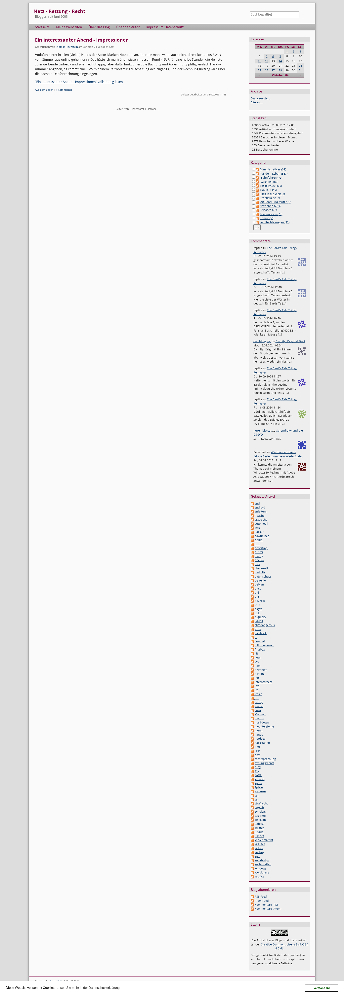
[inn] (252, 678)
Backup (259, 532)
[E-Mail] (252, 621)
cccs (257, 564)
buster (259, 552)
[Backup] (252, 532)
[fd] (252, 637)
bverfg (259, 556)
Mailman (260, 714)
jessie (258, 694)
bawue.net (262, 536)
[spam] (252, 783)
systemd (260, 816)
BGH (257, 544)
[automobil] (252, 523)
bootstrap (261, 548)
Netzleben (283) (270, 206)
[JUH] (252, 698)
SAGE (258, 775)
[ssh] (252, 795)
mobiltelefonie (264, 726)
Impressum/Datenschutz (165, 27)
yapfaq (259, 876)
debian (259, 584)
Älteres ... (257, 102)
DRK (257, 605)
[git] (252, 653)
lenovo (259, 706)
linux (258, 710)
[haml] (252, 665)
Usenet (259, 836)
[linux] (252, 710)
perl (257, 747)
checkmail (261, 568)
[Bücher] (252, 560)
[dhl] (252, 592)
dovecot (260, 601)
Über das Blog (99, 27)
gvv (257, 661)
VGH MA (260, 844)
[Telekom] (252, 820)
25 (259, 70)
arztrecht (261, 519)
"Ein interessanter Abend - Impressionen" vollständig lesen (79, 82)
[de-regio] (252, 580)
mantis (259, 718)
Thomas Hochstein (67, 47)
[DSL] (252, 613)
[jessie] (252, 694)
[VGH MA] (252, 844)
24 (300, 65)
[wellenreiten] (252, 864)
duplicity (260, 617)
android (260, 507)
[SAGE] (252, 775)
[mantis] (252, 718)
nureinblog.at (262, 430)
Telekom (260, 820)
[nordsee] (252, 738)
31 (300, 70)
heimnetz (261, 670)
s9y (257, 771)
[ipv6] (252, 686)
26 (266, 70)
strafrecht (261, 803)
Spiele (259, 787)
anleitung (261, 511)
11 (259, 61)
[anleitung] (252, 511)
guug (258, 657)
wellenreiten (263, 864)
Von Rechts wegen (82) (274, 222)
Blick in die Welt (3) (272, 194)
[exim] (252, 629)
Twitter (259, 828)
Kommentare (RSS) (267, 904)
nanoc (259, 734)
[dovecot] (252, 601)
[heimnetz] (252, 670)
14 (280, 61)
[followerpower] (252, 645)
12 (266, 61)
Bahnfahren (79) (271, 177)
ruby (258, 767)
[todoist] (252, 824)
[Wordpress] (252, 872)
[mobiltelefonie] (252, 726)
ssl (256, 799)
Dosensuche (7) (270, 198)
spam (258, 783)
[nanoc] (252, 734)
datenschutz (263, 576)
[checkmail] (252, 568)
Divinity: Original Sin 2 (290, 341)
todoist (259, 824)
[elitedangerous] (252, 625)
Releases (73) (268, 210)
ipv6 (257, 686)
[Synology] (252, 811)
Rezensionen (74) (271, 214)
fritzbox (260, 649)
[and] (252, 503)
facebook (261, 633)
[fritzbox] (252, 649)
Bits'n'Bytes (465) (271, 186)
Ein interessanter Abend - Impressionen (82, 39)
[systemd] (252, 816)
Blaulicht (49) (268, 190)
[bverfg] (252, 556)
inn (257, 678)
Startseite (42, 27)
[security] (252, 779)
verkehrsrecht (264, 840)
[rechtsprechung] (252, 759)
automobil (261, 523)
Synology (260, 811)
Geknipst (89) (269, 182)
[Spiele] (252, 787)
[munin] (252, 730)
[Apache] (252, 515)
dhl (257, 592)
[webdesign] (252, 860)
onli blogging (262, 341)
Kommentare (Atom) (268, 908)
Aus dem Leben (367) (273, 173)
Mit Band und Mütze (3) (275, 202)
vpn (257, 856)
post (257, 755)
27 (273, 70)
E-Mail (259, 621)
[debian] (252, 584)
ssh (257, 795)
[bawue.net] (252, 536)
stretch (259, 807)
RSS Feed (261, 896)
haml (258, 665)
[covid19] (252, 572)
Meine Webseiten (69, 27)
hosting (260, 674)
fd (256, 637)
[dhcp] (252, 588)
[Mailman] (252, 714)
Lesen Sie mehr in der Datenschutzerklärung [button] (88, 987)
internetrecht (263, 682)
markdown (262, 722)
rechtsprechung (265, 759)
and (257, 503)
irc (256, 690)
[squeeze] (252, 791)
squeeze (260, 791)
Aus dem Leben (44, 89)
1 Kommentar (64, 89)
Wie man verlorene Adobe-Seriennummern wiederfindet (278, 454)
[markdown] (252, 722)
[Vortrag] (252, 852)
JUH (257, 698)
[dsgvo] (252, 609)
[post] (252, 755)
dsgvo (258, 609)
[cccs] (252, 564)
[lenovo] (252, 706)
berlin (259, 540)
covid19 (260, 572)
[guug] (252, 657)
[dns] (252, 596)
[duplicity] (252, 617)
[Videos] (252, 848)
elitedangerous (265, 625)
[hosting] (252, 674)
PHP (257, 751)
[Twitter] (252, 828)
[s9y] (252, 771)
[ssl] (252, 799)
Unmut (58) (267, 218)
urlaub (259, 832)
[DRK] (252, 605)
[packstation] (252, 743)
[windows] (252, 868)
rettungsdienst (264, 763)
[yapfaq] (252, 876)
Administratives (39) (273, 169)
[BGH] (252, 544)
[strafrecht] (252, 803)
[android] (252, 507)
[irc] (252, 690)
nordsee (260, 738)
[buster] (252, 552)
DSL (257, 613)
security (260, 779)
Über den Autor (128, 27)
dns (257, 596)
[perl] (252, 747)
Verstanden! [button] (322, 987)
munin (259, 730)
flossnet (260, 641)
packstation (262, 743)
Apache (260, 515)
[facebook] (252, 633)
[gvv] (252, 661)
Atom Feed (262, 901)
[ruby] (252, 767)
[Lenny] (252, 702)
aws (257, 528)
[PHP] (252, 751)
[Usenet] (252, 836)
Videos (259, 848)
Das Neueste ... (261, 98)
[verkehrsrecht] (252, 840)
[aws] (252, 528)
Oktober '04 (280, 75)
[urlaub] (252, 832)
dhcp (258, 588)
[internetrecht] (252, 682)
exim (258, 629)
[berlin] (252, 540)
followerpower (264, 645)
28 (280, 70)
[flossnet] (252, 641)
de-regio (260, 580)
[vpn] (252, 856)
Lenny (259, 702)
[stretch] (252, 807)
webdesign (262, 860)
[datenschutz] (252, 576)
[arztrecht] (252, 519)
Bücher (259, 560)
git (256, 653)
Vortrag (259, 852)
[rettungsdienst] (252, 763)
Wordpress (262, 872)
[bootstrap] (252, 548)
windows (260, 868)
